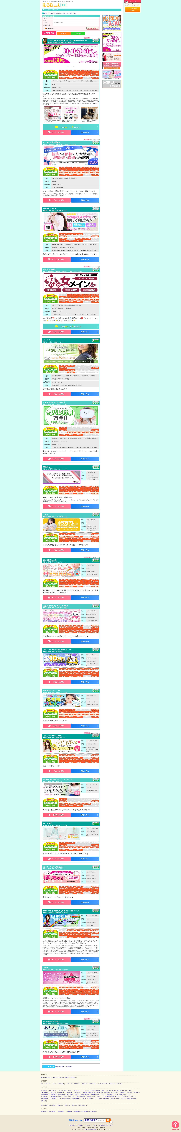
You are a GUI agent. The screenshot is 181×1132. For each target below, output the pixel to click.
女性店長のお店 (92, 1098)
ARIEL (45, 968)
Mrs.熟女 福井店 (49, 269)
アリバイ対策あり (107, 1096)
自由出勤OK (122, 1092)
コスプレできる (61, 1098)
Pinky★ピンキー (49, 209)
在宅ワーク (84, 1105)
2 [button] (71, 67)
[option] (71, 53)
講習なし (60, 1096)
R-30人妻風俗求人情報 (90, 1129)
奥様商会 (46, 467)
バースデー (47, 340)
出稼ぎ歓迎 (129, 1092)
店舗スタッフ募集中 (121, 1098)
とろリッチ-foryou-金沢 (52, 736)
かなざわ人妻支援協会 (51, 142)
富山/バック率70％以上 (46, 1077)
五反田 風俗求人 (52, 1111)
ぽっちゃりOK (120, 1090)
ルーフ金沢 (47, 823)
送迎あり (113, 1098)
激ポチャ (53, 1092)
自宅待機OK (53, 1098)
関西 (66, 1105)
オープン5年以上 (97, 1096)
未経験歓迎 (97, 1090)
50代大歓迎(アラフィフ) (79, 1090)
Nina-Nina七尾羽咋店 (51, 1021)
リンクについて (87, 1125)
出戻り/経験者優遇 (45, 1092)
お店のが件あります (71, 127)
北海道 (45, 1105)
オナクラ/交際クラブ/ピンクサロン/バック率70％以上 (109, 1083)
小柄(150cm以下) (70, 1092)
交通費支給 (93, 1094)
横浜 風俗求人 (61, 1111)
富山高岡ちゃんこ (50, 560)
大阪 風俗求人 (69, 1111)
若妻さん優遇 (78, 1092)
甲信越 (58, 1105)
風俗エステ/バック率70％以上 (89, 1083)
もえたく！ (47, 515)
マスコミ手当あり (119, 1094)
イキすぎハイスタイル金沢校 (54, 402)
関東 (42, 1105)
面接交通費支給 (61, 1094)
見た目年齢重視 (90, 1090)
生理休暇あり (85, 1098)
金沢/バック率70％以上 (58, 1077)
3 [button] (74, 67)
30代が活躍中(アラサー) (54, 1090)
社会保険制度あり (45, 1098)
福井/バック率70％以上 (70, 1077)
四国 (73, 1105)
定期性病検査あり (76, 1098)
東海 (62, 1105)
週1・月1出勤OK (105, 1092)
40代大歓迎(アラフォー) (66, 1090)
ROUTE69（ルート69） (52, 690)
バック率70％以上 (45, 1096)
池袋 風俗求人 (44, 1111)
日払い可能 (69, 1094)
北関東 (53, 1105)
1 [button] (68, 67)
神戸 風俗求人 (92, 1111)
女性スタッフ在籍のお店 (103, 1098)
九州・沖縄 (78, 1105)
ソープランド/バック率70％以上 (72, 1083)
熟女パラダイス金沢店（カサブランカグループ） (62, 911)
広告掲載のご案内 (103, 1125)
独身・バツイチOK (106, 1090)
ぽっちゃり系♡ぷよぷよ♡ (53, 867)
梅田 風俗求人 (77, 1111)
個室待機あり (54, 1096)
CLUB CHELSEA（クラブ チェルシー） (58, 779)
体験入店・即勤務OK (88, 1092)
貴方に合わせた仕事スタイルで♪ (64, 1066)
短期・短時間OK (114, 1092)
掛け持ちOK (97, 1092)
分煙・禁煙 (43, 1100)
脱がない (66, 1096)
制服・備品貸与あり (117, 1096)
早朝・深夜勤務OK (45, 1094)
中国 (69, 1105)
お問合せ (95, 1125)
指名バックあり (128, 1094)
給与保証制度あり (85, 1094)
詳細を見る (85, 132)
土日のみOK (136, 1092)
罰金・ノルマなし (101, 1094)
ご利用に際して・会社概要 (75, 1125)
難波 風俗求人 (84, 1111)
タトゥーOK (128, 1090)
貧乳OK (113, 1090)
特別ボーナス (110, 1094)
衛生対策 (68, 1098)
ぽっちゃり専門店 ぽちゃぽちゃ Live (57, 650)
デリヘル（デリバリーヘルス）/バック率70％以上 (52, 1083)
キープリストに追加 (57, 132)
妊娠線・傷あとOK (131, 1098)
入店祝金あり (76, 1094)
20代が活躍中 (44, 1090)
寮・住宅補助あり (81, 1096)
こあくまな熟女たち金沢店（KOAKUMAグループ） (68, 40)
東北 (50, 1105)
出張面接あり (72, 1096)
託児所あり (89, 1096)
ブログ (111, 1125)
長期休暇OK (54, 1094)
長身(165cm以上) (60, 1092)
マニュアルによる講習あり (129, 1096)
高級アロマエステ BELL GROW (55, 606)
